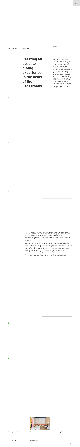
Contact (65, 440)
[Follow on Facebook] (9, 440)
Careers (70, 440)
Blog (71, 443)
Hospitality (25, 48)
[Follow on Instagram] (15, 440)
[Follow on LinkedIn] (12, 440)
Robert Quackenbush (59, 255)
